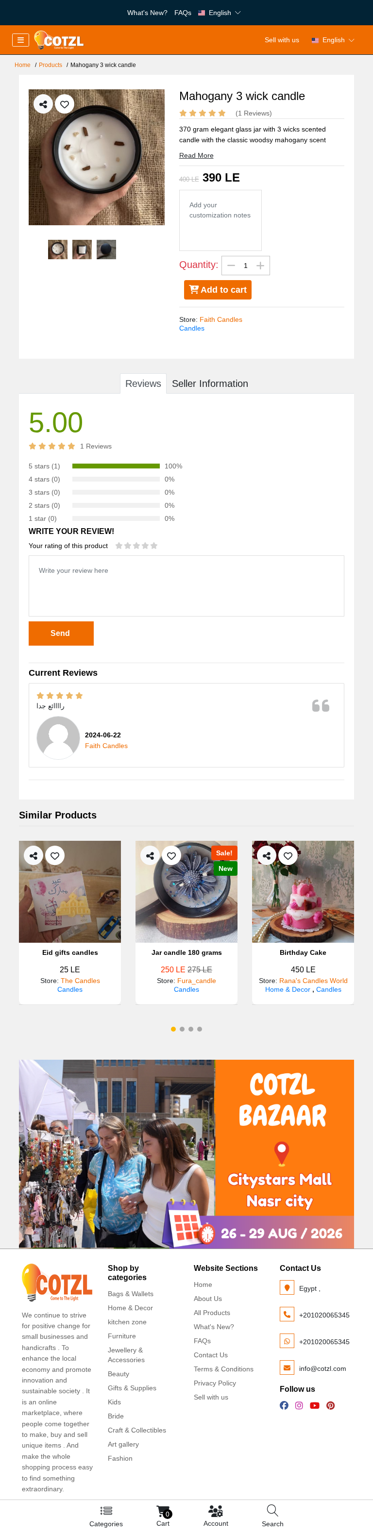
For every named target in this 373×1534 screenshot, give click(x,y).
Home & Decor (288, 989)
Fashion (120, 1458)
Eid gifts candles (70, 952)
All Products (212, 1313)
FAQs (182, 13)
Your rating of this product (68, 546)
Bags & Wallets (130, 1294)
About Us (208, 1298)
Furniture (122, 1336)
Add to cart (223, 290)
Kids (114, 1402)
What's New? (147, 13)
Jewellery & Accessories (126, 1355)
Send (61, 633)
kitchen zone (127, 1322)
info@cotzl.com (322, 1368)
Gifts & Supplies (132, 1388)
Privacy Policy (215, 1383)
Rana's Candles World (313, 980)
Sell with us (282, 40)
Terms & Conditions (224, 1369)
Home (23, 65)
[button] (173, 1029)
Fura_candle (196, 980)
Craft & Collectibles (137, 1430)
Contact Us (211, 1355)
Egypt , (310, 1288)
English (220, 13)
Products (50, 65)
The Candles (80, 980)
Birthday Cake (303, 952)
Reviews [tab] (143, 383)
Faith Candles (221, 319)
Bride (116, 1416)
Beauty (118, 1374)
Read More (196, 155)
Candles (191, 328)
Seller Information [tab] (210, 383)
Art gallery (123, 1444)
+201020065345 (324, 1315)
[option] (97, 157)
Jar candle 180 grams (187, 952)
